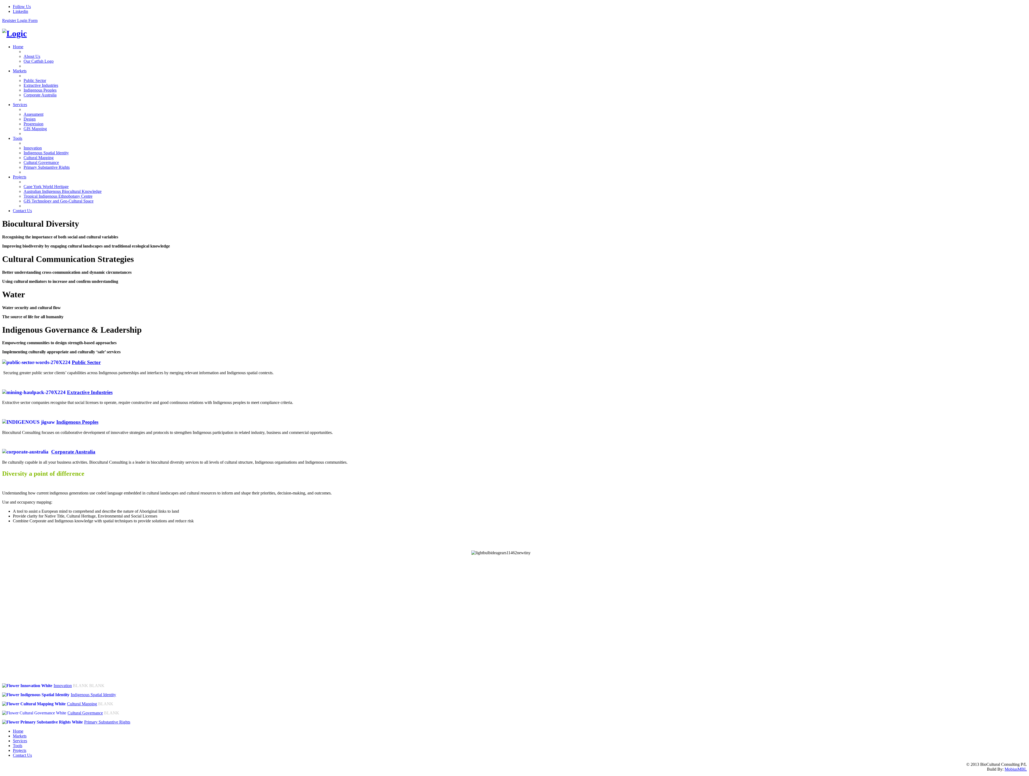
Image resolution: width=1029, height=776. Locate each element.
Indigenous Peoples (77, 422)
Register (9, 20)
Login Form (27, 20)
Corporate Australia (73, 452)
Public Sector (86, 362)
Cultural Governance (85, 713)
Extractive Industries (90, 392)
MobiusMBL (1016, 769)
